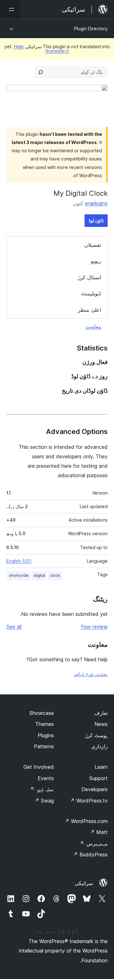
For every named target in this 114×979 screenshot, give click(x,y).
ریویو (96, 261)
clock (55, 575)
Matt (99, 832)
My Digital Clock (81, 193)
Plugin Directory (91, 28)
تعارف (101, 713)
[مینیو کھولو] (10, 9)
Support (98, 778)
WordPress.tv (89, 800)
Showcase (41, 713)
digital (39, 575)
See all (14, 626)
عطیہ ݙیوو (42, 789)
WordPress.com (86, 821)
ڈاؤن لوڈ (96, 220)
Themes (44, 724)
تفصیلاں (92, 245)
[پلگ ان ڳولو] (40, 72)
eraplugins (96, 203)
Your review (94, 626)
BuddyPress (90, 854)
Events (46, 778)
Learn (101, 767)
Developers (94, 789)
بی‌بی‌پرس (94, 843)
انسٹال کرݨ (89, 277)
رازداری (99, 746)
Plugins (46, 735)
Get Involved (38, 767)
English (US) (19, 561)
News (101, 724)
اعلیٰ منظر (89, 310)
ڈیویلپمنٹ (91, 293)
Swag (44, 800)
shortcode (18, 575)
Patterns (44, 746)
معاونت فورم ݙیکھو (91, 674)
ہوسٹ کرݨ (96, 735)
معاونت (93, 326)
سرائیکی (84, 883)
